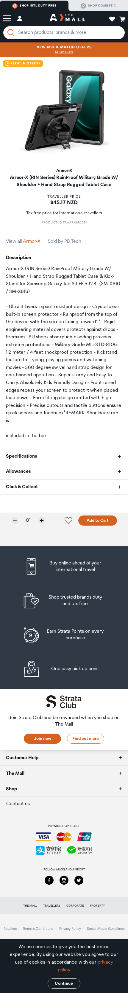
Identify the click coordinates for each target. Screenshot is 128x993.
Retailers (10, 929)
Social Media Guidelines (105, 929)
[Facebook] (49, 880)
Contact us (18, 804)
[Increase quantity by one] (41, 520)
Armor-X (31, 241)
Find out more (85, 738)
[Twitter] (78, 880)
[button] (7, 18)
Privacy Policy (70, 929)
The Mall (30, 906)
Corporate (75, 906)
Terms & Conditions (38, 929)
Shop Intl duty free (38, 5)
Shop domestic (102, 5)
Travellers (51, 906)
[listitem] (64, 566)
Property (97, 906)
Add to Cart (98, 520)
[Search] (11, 32)
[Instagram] (64, 880)
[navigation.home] (67, 18)
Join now (42, 738)
